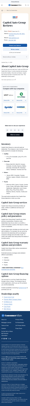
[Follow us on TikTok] (6, 338)
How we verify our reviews (9, 57)
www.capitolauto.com (14, 38)
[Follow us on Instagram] (4, 338)
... (4, 10)
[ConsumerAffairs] (15, 5)
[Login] (28, 5)
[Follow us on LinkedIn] (10, 338)
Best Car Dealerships (12, 10)
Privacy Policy (19, 319)
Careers (3, 328)
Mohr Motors (7, 309)
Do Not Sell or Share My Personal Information (7, 333)
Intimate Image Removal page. (7, 394)
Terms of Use (5, 325)
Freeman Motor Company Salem (12, 299)
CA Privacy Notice (20, 325)
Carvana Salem (8, 304)
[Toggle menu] (2, 5)
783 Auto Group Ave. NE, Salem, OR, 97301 (17, 34)
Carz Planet (7, 306)
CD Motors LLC (8, 302)
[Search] (26, 5)
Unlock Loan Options (15, 45)
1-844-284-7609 (12, 40)
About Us (3, 319)
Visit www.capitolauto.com (7, 79)
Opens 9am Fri (15, 31)
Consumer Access (11, 356)
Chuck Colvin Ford (9, 297)
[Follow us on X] (8, 338)
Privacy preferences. (15, 1)
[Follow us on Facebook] (2, 338)
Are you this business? (16, 52)
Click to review (15, 134)
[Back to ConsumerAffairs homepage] (2, 10)
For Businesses (19, 322)
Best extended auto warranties (12, 268)
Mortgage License (6, 322)
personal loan (23, 288)
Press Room (18, 328)
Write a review (15, 49)
